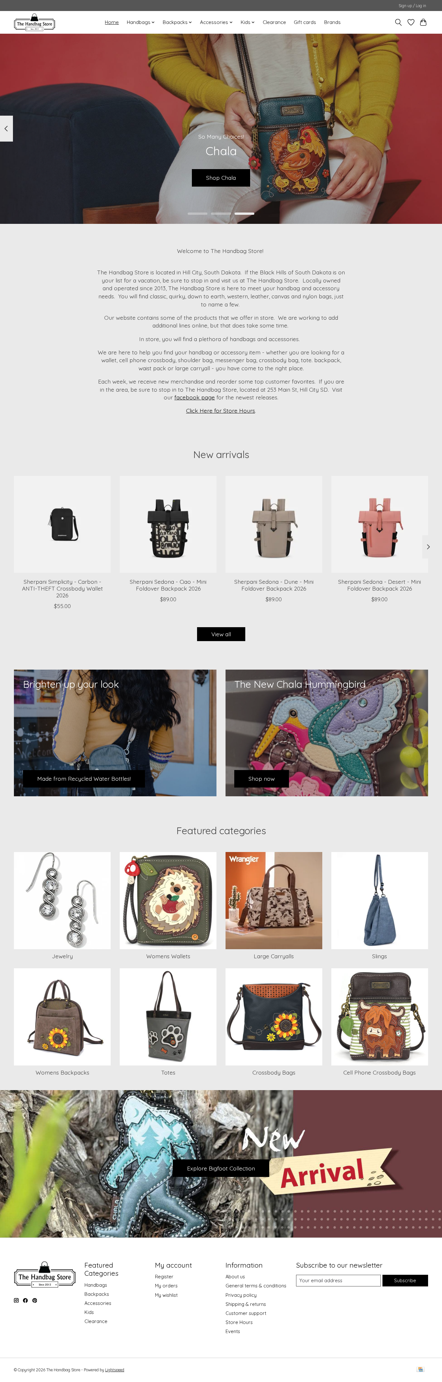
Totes (168, 1072)
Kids (89, 1312)
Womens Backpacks (62, 1072)
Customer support (246, 1313)
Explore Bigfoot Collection (221, 1168)
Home (112, 22)
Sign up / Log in (412, 5)
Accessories (97, 1303)
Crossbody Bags (273, 1072)
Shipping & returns (246, 1304)
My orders (166, 1286)
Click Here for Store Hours (220, 410)
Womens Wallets (168, 956)
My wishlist (166, 1295)
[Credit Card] (420, 1370)
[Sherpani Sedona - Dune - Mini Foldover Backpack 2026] (274, 524)
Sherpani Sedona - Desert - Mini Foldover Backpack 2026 (379, 585)
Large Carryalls (274, 956)
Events (233, 1331)
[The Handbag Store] (34, 22)
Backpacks (96, 1294)
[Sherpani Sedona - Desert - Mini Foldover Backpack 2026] (379, 524)
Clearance (274, 22)
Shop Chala (221, 177)
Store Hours (239, 1322)
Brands (332, 22)
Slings (379, 956)
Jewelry (62, 956)
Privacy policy (241, 1295)
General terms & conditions (256, 1286)
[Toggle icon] (398, 22)
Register (164, 1276)
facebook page (194, 397)
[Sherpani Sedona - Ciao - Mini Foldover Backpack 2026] (168, 524)
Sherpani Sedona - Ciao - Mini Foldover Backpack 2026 (168, 585)
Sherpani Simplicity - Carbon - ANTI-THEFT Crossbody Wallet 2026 (62, 588)
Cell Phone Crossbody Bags (379, 1072)
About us (235, 1276)
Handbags (95, 1285)
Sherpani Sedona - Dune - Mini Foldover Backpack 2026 (274, 585)
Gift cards (305, 22)
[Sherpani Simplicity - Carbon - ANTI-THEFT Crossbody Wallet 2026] (62, 524)
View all (221, 634)
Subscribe (405, 1280)
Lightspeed (114, 1369)
